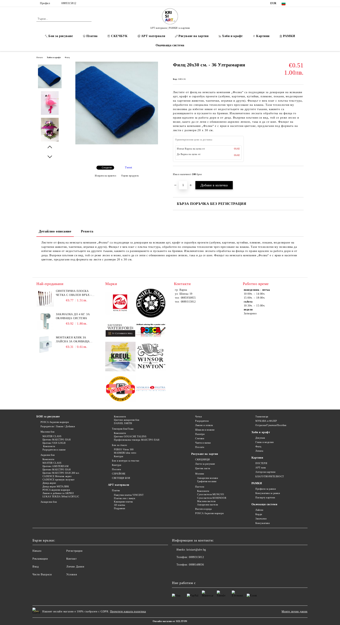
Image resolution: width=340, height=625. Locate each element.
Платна (92, 36)
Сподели (107, 167)
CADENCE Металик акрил (56, 476)
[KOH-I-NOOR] (120, 389)
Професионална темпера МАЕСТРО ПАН (136, 439)
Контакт (71, 558)
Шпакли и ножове (204, 429)
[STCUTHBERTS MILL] (120, 330)
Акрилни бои (48, 455)
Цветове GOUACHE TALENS (130, 436)
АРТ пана (260, 467)
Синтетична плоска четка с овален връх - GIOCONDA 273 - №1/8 (74, 293)
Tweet (128, 167)
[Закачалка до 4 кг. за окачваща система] (45, 321)
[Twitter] (301, 3)
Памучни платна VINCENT (128, 495)
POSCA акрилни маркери (56, 489)
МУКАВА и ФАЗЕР (266, 421)
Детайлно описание (55, 231)
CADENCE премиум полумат (58, 479)
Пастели (199, 486)
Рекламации (40, 558)
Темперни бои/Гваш (123, 428)
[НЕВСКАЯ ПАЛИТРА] (151, 389)
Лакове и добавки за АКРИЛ (58, 493)
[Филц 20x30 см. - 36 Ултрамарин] (116, 143)
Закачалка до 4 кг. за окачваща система (73, 316)
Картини (263, 36)
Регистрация (74, 550)
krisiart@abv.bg (196, 549)
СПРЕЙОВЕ (118, 473)
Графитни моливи (206, 481)
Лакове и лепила (204, 425)
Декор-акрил (49, 483)
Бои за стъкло (119, 445)
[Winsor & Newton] (151, 357)
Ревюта (87, 231)
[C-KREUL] (120, 357)
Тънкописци (261, 416)
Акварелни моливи (207, 478)
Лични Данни (75, 566)
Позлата (116, 469)
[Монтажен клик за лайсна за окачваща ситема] (45, 344)
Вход (35, 566)
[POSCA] (151, 330)
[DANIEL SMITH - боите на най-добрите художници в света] (151, 303)
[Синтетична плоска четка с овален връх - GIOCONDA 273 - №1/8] (45, 298)
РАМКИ (289, 36)
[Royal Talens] (120, 304)
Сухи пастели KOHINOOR (211, 498)
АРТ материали (153, 36)
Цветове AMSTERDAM (55, 466)
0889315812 (68, 3)
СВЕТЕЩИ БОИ (121, 478)
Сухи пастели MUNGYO (210, 494)
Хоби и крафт (232, 36)
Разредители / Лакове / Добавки (58, 426)
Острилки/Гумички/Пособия (270, 425)
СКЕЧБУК (119, 36)
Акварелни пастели (207, 504)
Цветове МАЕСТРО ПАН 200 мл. (61, 473)
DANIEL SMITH (123, 423)
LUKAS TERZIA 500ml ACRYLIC (60, 496)
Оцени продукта (130, 175)
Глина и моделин (264, 442)
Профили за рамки (265, 489)
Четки (198, 416)
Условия (71, 574)
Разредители (202, 421)
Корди (258, 514)
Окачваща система (170, 45)
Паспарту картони (265, 497)
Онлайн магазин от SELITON (170, 621)
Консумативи (262, 523)
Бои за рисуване (60, 36)
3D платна (119, 505)
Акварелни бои (49, 502)
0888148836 (196, 564)
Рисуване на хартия (193, 36)
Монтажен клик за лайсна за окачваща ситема (73, 340)
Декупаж (260, 437)
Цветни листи (202, 468)
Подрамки (119, 508)
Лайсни (259, 510)
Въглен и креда (203, 509)
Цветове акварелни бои (126, 420)
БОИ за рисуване (48, 416)
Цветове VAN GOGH (54, 443)
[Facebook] (295, 3)
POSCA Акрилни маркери (55, 422)
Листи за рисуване (205, 463)
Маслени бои (48, 431)
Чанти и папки (203, 442)
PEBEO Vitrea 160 (123, 449)
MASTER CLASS (51, 436)
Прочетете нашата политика (128, 611)
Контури (118, 456)
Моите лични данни (295, 611)
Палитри (199, 434)
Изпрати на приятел (105, 175)
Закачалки (260, 518)
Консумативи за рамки (267, 493)
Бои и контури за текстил (125, 460)
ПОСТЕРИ (261, 463)
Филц (67, 57)
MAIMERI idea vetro (125, 452)
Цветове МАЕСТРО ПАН (56, 439)
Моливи (199, 473)
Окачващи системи (264, 504)
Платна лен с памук (124, 498)
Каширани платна (123, 501)
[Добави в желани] (301, 175)
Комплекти (48, 446)
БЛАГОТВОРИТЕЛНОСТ (269, 476)
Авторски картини (265, 472)
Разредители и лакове (54, 449)
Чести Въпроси (42, 574)
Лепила (259, 450)
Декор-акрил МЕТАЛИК (55, 486)
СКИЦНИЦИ (202, 459)
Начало (39, 57)
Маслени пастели (206, 501)
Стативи (199, 438)
